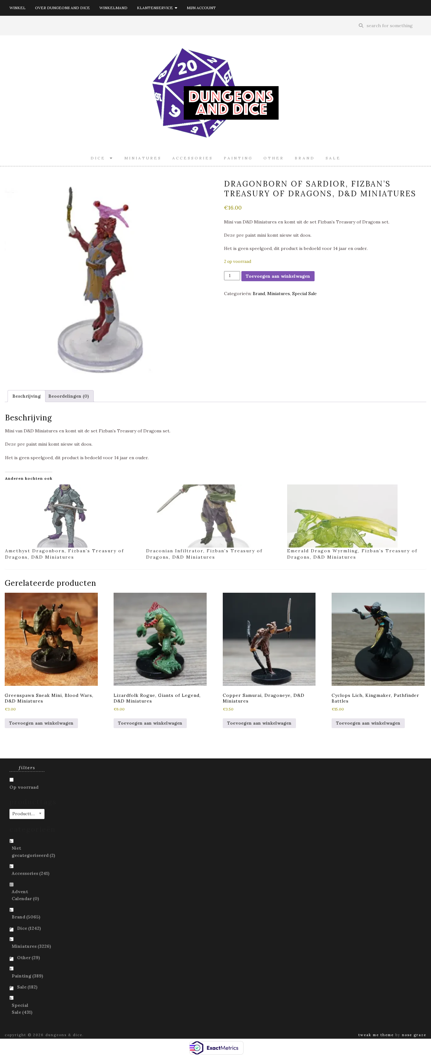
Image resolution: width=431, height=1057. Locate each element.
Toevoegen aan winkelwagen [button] (41, 723)
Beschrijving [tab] (26, 396)
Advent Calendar (25, 895)
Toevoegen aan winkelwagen (278, 276)
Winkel (17, 7)
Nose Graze (414, 1035)
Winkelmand (113, 7)
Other (273, 158)
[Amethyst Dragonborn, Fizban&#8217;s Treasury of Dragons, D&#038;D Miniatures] (72, 516)
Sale (333, 158)
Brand (305, 158)
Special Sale (304, 293)
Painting (238, 158)
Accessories (192, 158)
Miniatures (143, 158)
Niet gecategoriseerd (33, 851)
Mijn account (201, 7)
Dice (100, 158)
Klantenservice (156, 7)
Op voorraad (23, 787)
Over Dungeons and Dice (62, 7)
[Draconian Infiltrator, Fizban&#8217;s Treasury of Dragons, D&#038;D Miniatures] (213, 516)
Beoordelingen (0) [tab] (68, 396)
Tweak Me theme (376, 1035)
